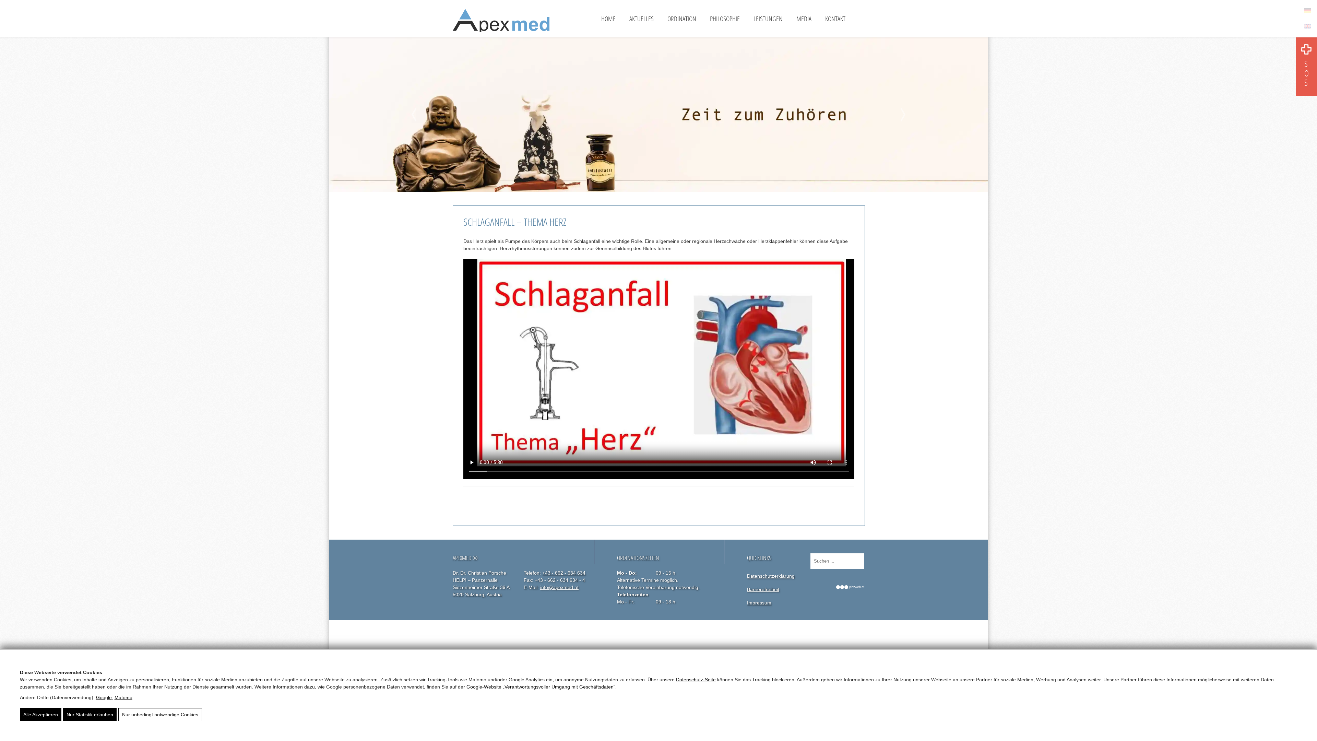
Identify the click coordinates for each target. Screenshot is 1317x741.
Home (608, 18)
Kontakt (835, 18)
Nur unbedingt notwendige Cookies (160, 714)
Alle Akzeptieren (40, 714)
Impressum (759, 602)
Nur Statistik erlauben (90, 714)
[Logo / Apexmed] (501, 23)
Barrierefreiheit (763, 589)
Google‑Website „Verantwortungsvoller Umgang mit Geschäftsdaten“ (540, 687)
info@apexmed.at (559, 587)
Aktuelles (641, 18)
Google (104, 697)
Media (803, 18)
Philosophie (725, 18)
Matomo (123, 697)
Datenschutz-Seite (696, 679)
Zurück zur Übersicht (493, 501)
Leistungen (768, 18)
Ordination (681, 18)
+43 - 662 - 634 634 (563, 573)
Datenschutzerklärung (771, 576)
